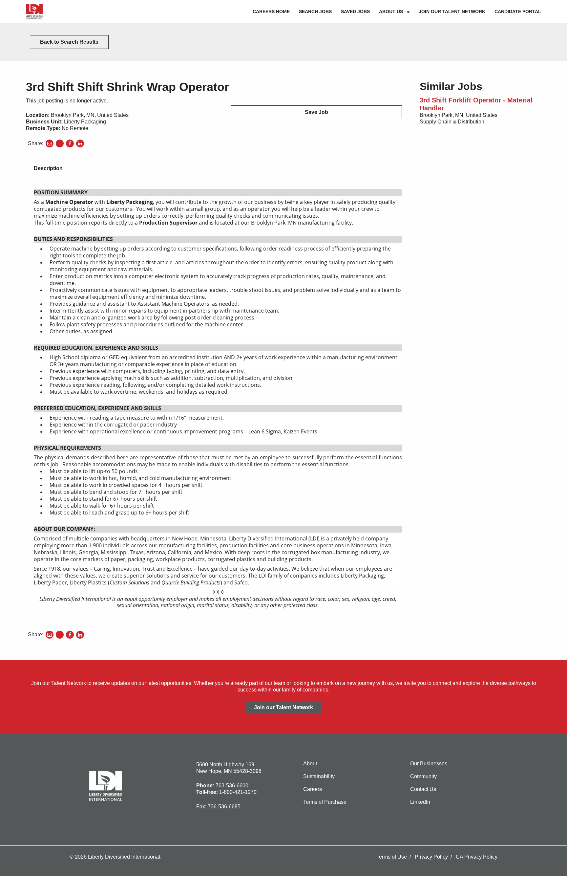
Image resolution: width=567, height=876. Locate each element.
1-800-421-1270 (238, 792)
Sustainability (319, 776)
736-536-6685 (224, 806)
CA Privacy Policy (476, 857)
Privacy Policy (431, 857)
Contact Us (423, 789)
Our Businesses (428, 763)
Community (423, 776)
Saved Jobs (355, 11)
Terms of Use (391, 857)
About (310, 763)
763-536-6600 (232, 785)
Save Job (316, 112)
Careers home (271, 11)
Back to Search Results (69, 42)
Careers (312, 789)
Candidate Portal (517, 11)
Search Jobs (315, 11)
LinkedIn (420, 802)
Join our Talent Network (452, 11)
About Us (391, 11)
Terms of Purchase (324, 802)
